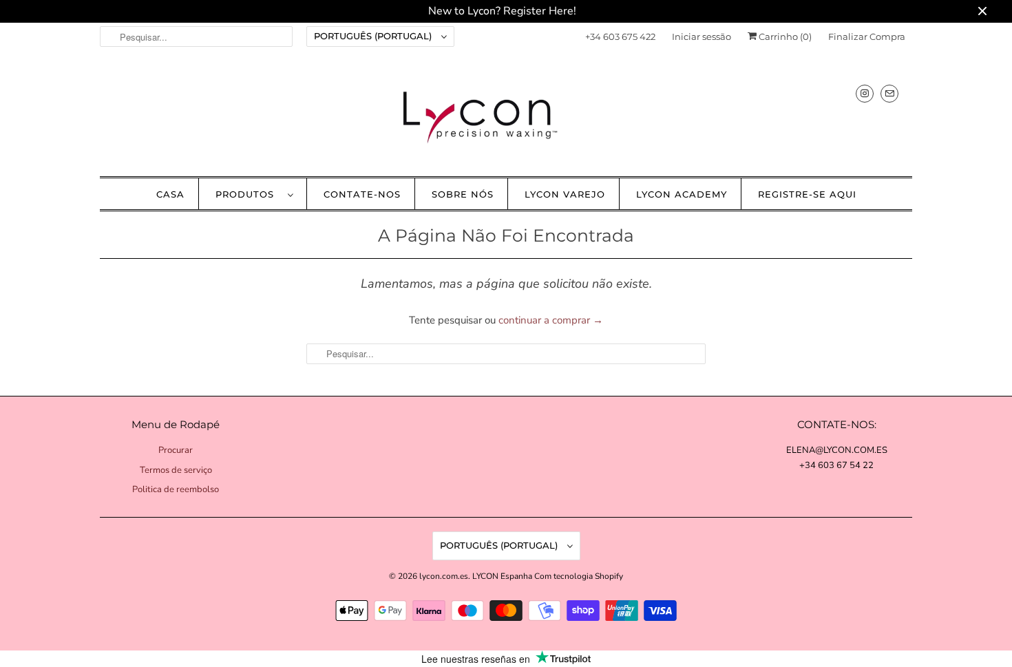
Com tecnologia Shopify (578, 576)
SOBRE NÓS (463, 194)
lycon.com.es (443, 576)
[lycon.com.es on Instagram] (865, 93)
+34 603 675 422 (620, 36)
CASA (170, 194)
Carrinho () (784, 36)
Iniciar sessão (701, 36)
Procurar (175, 450)
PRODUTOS (248, 194)
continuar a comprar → (550, 320)
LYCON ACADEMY (681, 194)
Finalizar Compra (866, 36)
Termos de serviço (176, 470)
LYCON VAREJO (565, 194)
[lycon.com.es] (506, 116)
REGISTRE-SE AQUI (807, 194)
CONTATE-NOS (362, 194)
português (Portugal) (374, 35)
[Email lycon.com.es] (889, 93)
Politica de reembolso (175, 489)
